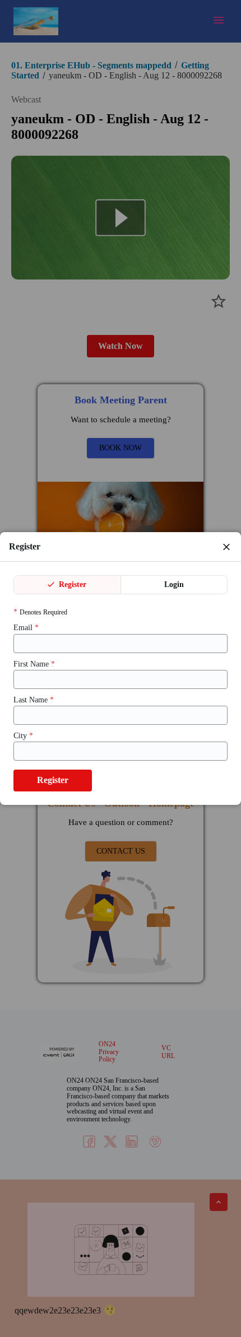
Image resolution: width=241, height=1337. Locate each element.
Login (174, 584)
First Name (34, 664)
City (23, 736)
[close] (226, 546)
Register (71, 584)
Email (26, 627)
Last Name (33, 700)
